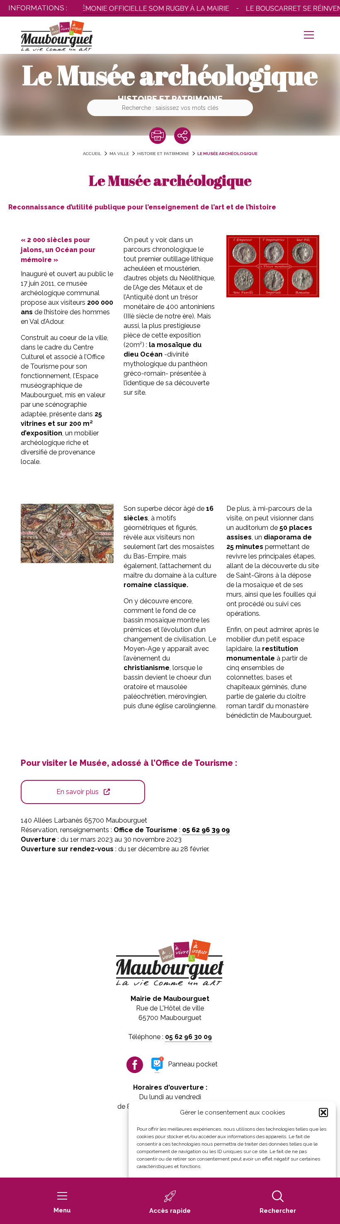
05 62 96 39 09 (206, 830)
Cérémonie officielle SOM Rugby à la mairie (138, 8)
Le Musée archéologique (227, 153)
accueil (92, 153)
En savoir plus (77, 792)
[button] (323, 1112)
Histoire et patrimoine (163, 153)
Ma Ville (119, 153)
